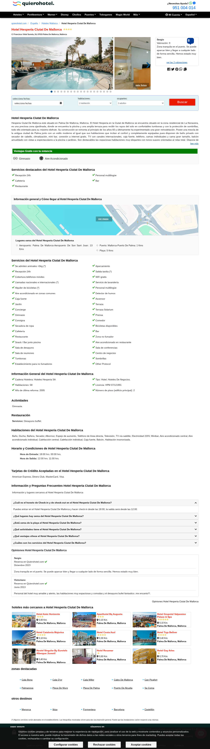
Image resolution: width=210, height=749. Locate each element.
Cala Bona (27, 679)
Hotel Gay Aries (165, 650)
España (34, 23)
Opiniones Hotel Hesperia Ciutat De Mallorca (175, 601)
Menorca (26, 709)
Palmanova (27, 688)
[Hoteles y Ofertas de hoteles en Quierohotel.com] (33, 3)
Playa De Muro (60, 688)
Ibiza (54, 709)
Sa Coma (149, 688)
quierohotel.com (19, 23)
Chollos (76, 14)
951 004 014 (184, 7)
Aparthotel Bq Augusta (109, 614)
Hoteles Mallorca (50, 23)
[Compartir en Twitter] (172, 69)
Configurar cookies (66, 744)
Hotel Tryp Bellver (167, 632)
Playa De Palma (91, 688)
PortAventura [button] (34, 14)
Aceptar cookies (141, 744)
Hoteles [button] (17, 14)
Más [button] (135, 14)
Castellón (149, 709)
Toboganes (105, 14)
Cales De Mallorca (123, 679)
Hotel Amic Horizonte (48, 614)
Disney (65, 14)
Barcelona (119, 709)
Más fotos (141, 85)
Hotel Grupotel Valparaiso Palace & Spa (171, 615)
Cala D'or (57, 679)
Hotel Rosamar (105, 650)
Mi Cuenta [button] (174, 14)
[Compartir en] (185, 69)
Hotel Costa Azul (106, 632)
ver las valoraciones (177, 62)
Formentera (89, 709)
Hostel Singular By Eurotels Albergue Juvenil (51, 652)
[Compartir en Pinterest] (176, 69)
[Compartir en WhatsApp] (180, 69)
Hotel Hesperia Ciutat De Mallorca (78, 23)
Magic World (123, 14)
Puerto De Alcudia (123, 688)
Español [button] (190, 14)
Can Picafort (151, 679)
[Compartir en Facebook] (168, 69)
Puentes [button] (89, 14)
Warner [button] (51, 14)
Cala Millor (88, 679)
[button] (51, 92)
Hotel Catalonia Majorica (50, 632)
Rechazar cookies (104, 744)
